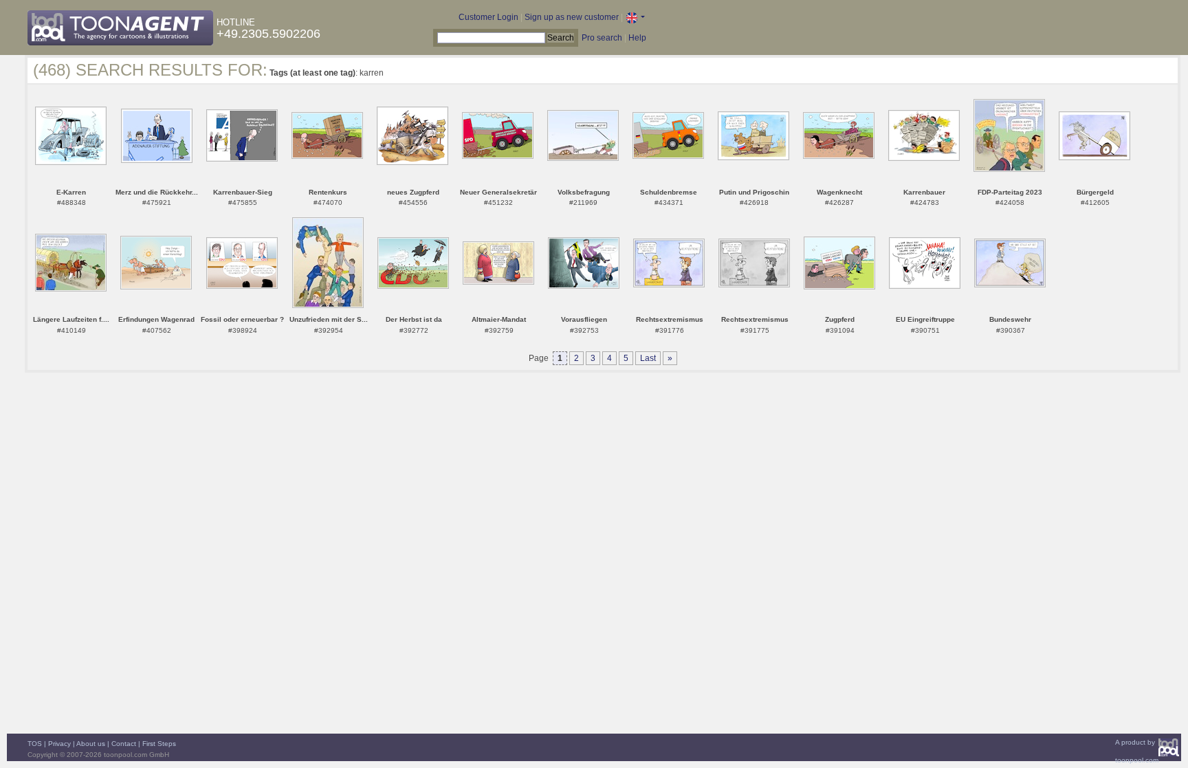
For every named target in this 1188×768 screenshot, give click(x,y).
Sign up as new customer (572, 17)
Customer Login (488, 17)
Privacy (59, 743)
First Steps (159, 743)
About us (90, 743)
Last (648, 358)
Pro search (602, 38)
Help (637, 38)
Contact (123, 743)
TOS (35, 743)
